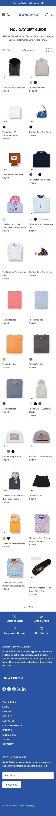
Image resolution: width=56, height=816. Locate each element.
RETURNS (7, 730)
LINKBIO (6, 739)
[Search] (10, 14)
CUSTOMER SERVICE (12, 725)
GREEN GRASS (9, 735)
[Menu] (3, 14)
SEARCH (6, 707)
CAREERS (6, 711)
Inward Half (13, 805)
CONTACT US (8, 720)
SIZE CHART (8, 744)
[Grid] (47, 50)
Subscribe (11, 784)
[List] (52, 50)
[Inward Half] (28, 14)
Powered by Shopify (26, 805)
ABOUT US (7, 716)
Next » (32, 606)
